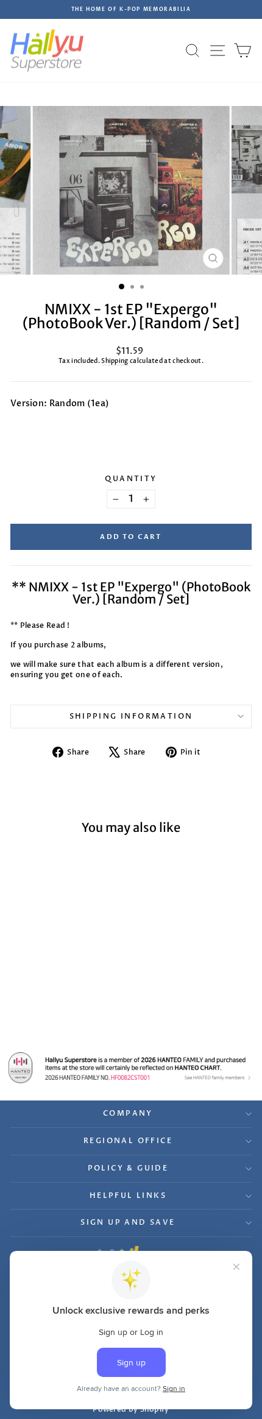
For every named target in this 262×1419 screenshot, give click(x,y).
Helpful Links (128, 1195)
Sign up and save (127, 1222)
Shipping (114, 361)
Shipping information (131, 716)
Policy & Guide (128, 1168)
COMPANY (128, 1113)
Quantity (131, 479)
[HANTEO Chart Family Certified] (131, 1067)
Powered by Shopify (131, 1409)
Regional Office (127, 1141)
